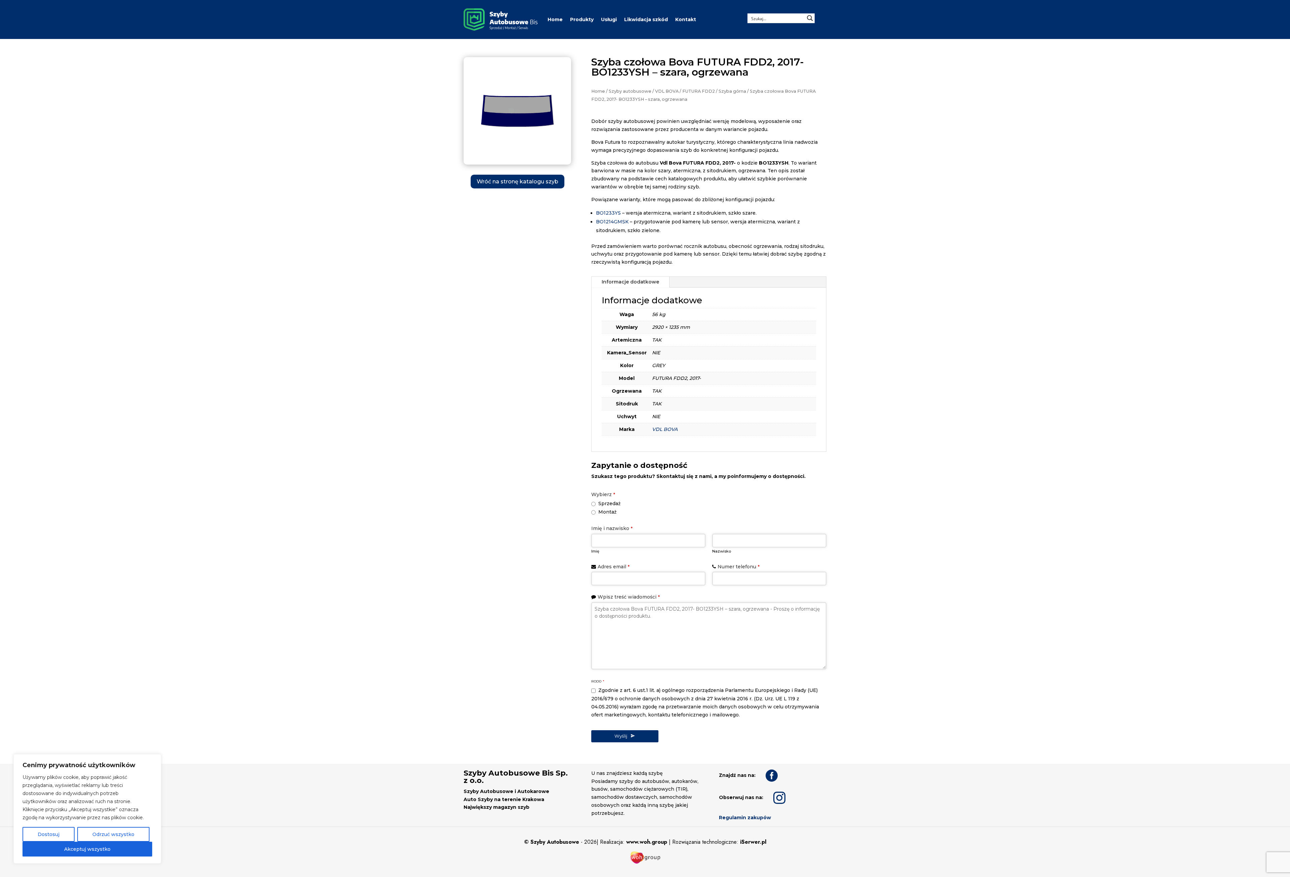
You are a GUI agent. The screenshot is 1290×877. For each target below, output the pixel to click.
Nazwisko (721, 551)
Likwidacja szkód (646, 19)
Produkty (582, 19)
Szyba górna (732, 91)
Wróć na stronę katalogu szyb (517, 181)
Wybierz (603, 494)
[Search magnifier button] (810, 18)
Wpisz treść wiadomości (629, 597)
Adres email (614, 567)
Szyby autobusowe (630, 91)
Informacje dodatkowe (630, 282)
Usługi (609, 19)
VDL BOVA (667, 91)
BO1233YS (608, 213)
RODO (597, 681)
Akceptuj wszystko (87, 849)
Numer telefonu (739, 567)
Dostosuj (48, 834)
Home (555, 19)
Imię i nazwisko (612, 528)
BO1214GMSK (612, 222)
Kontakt (685, 19)
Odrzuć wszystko (113, 834)
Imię (595, 551)
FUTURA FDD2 (698, 91)
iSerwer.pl (753, 842)
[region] (87, 809)
